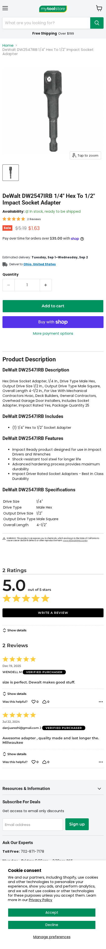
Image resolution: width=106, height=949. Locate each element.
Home (8, 45)
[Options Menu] (101, 701)
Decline (51, 924)
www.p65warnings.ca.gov (75, 540)
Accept (51, 912)
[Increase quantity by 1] (46, 285)
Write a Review (53, 613)
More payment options (53, 333)
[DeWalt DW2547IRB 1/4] (10, 173)
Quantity (10, 274)
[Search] (97, 23)
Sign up (77, 824)
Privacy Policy (40, 899)
